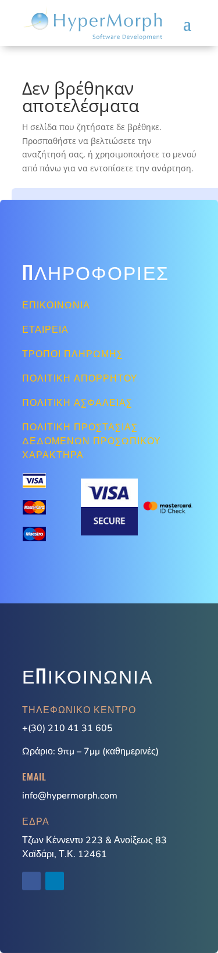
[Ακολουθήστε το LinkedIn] (54, 881)
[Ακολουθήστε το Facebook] (31, 881)
